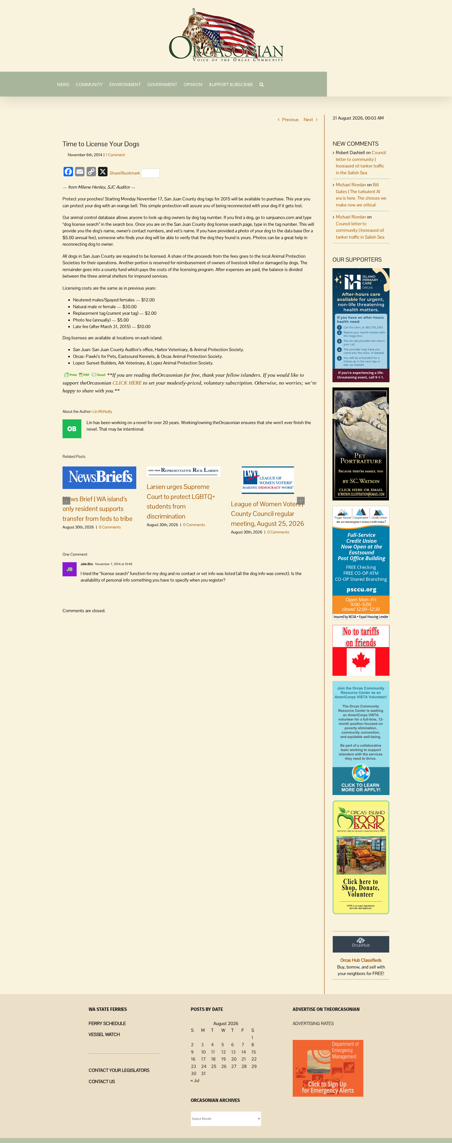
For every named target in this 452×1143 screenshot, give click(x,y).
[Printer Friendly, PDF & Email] (85, 374)
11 (213, 1052)
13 (233, 1052)
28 (244, 1066)
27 (233, 1066)
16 (193, 1059)
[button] (261, 84)
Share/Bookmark (125, 173)
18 (213, 1059)
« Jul (195, 1080)
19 (223, 1059)
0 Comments (110, 527)
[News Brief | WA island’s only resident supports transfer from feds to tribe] (99, 477)
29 (254, 1066)
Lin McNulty (102, 411)
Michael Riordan (351, 185)
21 (243, 1059)
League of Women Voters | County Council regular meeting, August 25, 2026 (267, 514)
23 (193, 1066)
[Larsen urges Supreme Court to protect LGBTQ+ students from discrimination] (184, 471)
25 (213, 1066)
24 (203, 1066)
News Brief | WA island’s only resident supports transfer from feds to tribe (98, 509)
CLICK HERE (127, 383)
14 (243, 1052)
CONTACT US (102, 1081)
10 (203, 1052)
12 (223, 1052)
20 (233, 1059)
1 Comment (115, 154)
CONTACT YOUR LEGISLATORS (119, 1070)
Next (308, 119)
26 (224, 1066)
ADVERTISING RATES (313, 1023)
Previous (290, 119)
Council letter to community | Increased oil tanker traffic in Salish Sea (360, 230)
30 (193, 1073)
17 (203, 1059)
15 (253, 1052)
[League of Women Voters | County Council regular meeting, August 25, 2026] (268, 479)
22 (254, 1059)
